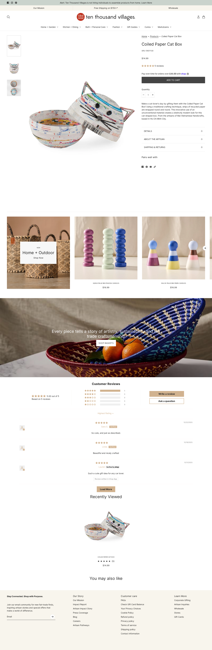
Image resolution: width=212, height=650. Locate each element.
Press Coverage (80, 612)
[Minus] (143, 95)
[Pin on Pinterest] (146, 166)
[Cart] (203, 17)
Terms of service (128, 625)
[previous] (7, 253)
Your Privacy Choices (131, 608)
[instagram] (12, 2)
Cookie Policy (127, 612)
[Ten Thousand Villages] (106, 17)
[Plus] (153, 95)
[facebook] (8, 2)
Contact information (130, 633)
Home (144, 36)
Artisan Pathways (81, 625)
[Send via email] (150, 166)
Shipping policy (128, 629)
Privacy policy (127, 621)
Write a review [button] (166, 393)
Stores (177, 612)
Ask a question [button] (166, 401)
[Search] (8, 17)
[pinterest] (16, 2)
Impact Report (80, 604)
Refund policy (127, 617)
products (154, 36)
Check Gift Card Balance (132, 604)
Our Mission (78, 600)
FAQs (123, 600)
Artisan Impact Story (82, 608)
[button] (148, 66)
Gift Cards (179, 617)
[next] (205, 248)
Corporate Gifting (182, 600)
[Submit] (52, 616)
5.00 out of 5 (53, 396)
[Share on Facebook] (142, 166)
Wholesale (179, 608)
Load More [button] (106, 489)
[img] (101, 422)
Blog (75, 617)
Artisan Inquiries (181, 604)
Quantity (146, 89)
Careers (76, 621)
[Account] (198, 17)
